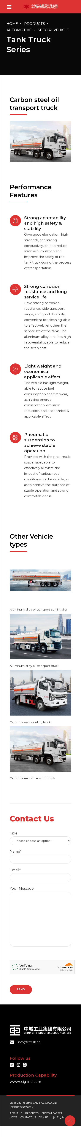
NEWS (13, 1117)
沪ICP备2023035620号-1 (22, 1107)
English (61, 1117)
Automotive (19, 30)
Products (34, 24)
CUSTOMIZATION (52, 1113)
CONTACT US (28, 1117)
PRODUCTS (31, 1113)
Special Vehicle (53, 30)
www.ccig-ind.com (25, 1082)
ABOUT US (16, 1113)
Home (12, 24)
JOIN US (43, 1117)
